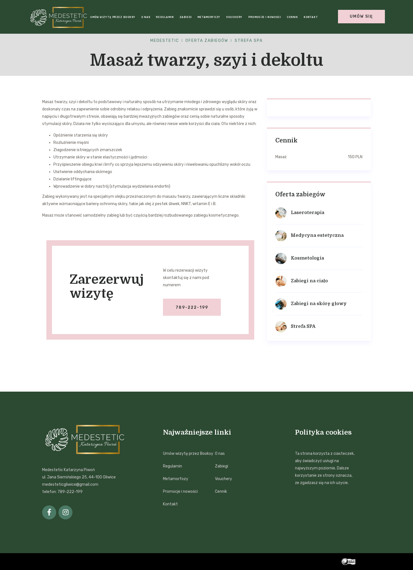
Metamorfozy (209, 17)
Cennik (292, 17)
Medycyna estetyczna (317, 235)
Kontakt (311, 17)
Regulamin (165, 17)
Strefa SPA (249, 40)
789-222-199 (192, 307)
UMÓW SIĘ (361, 16)
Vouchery (234, 17)
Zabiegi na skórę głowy (319, 303)
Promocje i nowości (264, 17)
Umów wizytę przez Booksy (112, 17)
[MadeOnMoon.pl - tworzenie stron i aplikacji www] (356, 561)
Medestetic (164, 40)
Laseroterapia (307, 212)
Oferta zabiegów (206, 40)
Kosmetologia (307, 258)
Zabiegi (185, 17)
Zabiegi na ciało (309, 280)
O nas (145, 17)
